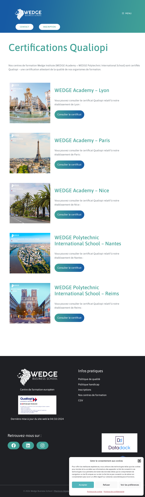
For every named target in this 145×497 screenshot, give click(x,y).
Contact (24, 27)
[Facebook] (14, 445)
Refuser (106, 485)
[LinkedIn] (28, 445)
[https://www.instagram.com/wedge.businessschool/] (42, 445)
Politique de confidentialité (114, 492)
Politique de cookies (94, 492)
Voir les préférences (130, 485)
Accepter (83, 485)
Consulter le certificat (69, 114)
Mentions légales (62, 491)
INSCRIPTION (49, 27)
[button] (139, 460)
